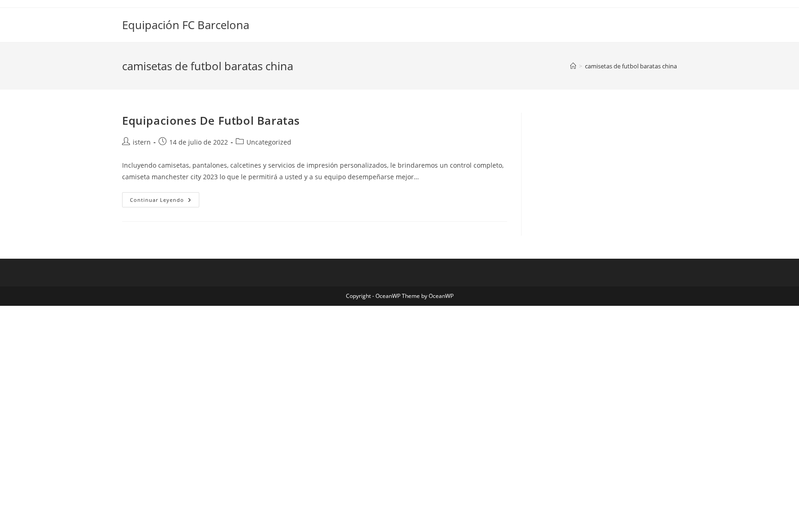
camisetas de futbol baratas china (631, 66)
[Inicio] (573, 66)
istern (142, 142)
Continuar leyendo (164, 201)
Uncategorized (268, 142)
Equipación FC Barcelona (185, 24)
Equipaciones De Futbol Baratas (211, 120)
